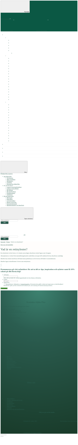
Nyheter (12, 43)
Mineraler (12, 61)
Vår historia (10, 178)
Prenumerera (4, 288)
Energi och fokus (14, 110)
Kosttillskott (8, 35)
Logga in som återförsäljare (14, 187)
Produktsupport (11, 193)
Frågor (8, 242)
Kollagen (12, 81)
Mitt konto (9, 197)
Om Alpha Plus (8, 176)
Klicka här (18, 311)
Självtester (13, 94)
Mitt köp (9, 356)
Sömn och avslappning (16, 133)
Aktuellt (9, 37)
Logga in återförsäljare (41, 30)
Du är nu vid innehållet (7, 245)
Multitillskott (13, 63)
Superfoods (13, 92)
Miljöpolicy (10, 181)
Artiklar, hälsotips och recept (14, 400)
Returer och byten (11, 202)
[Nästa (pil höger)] (2, 436)
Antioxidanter (13, 86)
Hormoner (12, 107)
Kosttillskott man (14, 68)
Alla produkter (11, 398)
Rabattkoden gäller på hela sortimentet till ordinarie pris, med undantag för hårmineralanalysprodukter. (28, 285)
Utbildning (10, 194)
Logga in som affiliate (13, 188)
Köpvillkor (10, 199)
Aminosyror (13, 84)
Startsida (3, 242)
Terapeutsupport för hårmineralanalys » (14, 326)
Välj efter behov (11, 102)
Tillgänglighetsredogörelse (14, 367)
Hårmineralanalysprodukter (17, 79)
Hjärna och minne (15, 115)
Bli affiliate (10, 190)
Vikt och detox (13, 138)
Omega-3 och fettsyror (16, 74)
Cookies (9, 368)
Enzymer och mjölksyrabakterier (18, 76)
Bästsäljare (13, 45)
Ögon (11, 141)
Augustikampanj (14, 40)
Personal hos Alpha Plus (13, 184)
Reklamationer (11, 364)
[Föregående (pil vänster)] (1, 436)
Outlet (14, 53)
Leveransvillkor (11, 201)
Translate (26, 11)
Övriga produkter (14, 99)
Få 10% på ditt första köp (7, 30)
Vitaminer (12, 58)
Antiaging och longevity (16, 105)
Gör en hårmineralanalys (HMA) (18, 50)
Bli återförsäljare (11, 191)
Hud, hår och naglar (15, 120)
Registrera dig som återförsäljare (15, 409)
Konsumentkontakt (12, 204)
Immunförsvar (13, 112)
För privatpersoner (9, 196)
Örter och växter (14, 97)
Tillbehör (12, 135)
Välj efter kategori (12, 56)
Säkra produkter (11, 179)
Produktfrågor (9, 156)
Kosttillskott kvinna (15, 66)
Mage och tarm (14, 123)
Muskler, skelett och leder (17, 128)
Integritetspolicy (11, 365)
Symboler (9, 182)
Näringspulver (14, 89)
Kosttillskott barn (14, 71)
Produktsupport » (8, 325)
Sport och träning (14, 130)
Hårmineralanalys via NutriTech (15, 205)
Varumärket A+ (14, 48)
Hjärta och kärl (14, 117)
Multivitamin (13, 125)
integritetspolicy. (25, 284)
